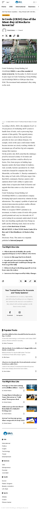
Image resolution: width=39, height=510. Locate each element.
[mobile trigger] (4, 2)
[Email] (10, 36)
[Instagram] (19, 314)
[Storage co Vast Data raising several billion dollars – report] (32, 388)
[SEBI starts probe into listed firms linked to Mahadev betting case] (32, 409)
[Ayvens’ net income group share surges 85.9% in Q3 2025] (32, 420)
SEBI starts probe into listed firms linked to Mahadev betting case (12, 409)
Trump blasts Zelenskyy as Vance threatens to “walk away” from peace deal (12, 397)
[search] (29, 2)
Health (6, 477)
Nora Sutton (7, 371)
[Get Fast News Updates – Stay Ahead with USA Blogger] (19, 2)
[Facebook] (10, 314)
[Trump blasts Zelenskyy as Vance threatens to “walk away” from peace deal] (32, 397)
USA (5, 439)
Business (6, 15)
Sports (6, 493)
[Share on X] (6, 36)
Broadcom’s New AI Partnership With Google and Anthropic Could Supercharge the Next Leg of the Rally (19, 262)
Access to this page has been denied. (17, 257)
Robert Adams (11, 30)
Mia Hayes (6, 357)
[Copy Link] (14, 36)
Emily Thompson (8, 343)
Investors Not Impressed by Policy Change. (20, 273)
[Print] (18, 36)
